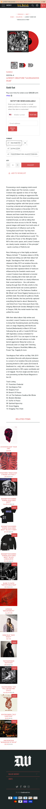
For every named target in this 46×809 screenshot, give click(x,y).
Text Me (33, 115)
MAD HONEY (28, 2)
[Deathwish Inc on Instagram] (28, 787)
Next (27, 14)
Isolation (9, 72)
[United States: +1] (10, 114)
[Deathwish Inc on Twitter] (17, 787)
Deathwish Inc (25, 792)
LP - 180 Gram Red (14, 143)
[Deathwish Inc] (23, 5)
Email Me (12, 129)
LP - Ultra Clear (13, 148)
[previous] (8, 41)
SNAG (21, 2)
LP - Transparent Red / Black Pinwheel (22, 154)
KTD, (17, 2)
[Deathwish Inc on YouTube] (25, 787)
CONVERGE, (37, 2)
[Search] (32, 5)
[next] (37, 41)
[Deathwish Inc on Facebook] (21, 787)
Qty (7, 160)
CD (25, 143)
